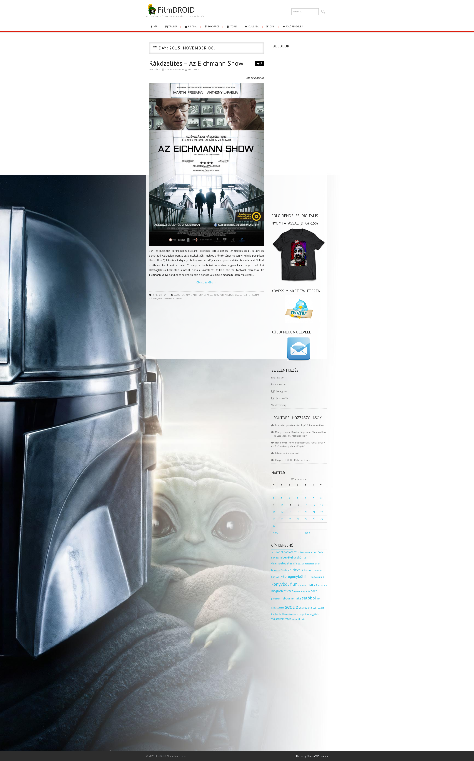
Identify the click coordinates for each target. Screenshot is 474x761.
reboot (286, 598)
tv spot (302, 614)
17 (282, 512)
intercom (307, 570)
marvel (312, 584)
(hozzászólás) (280, 398)
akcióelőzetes (289, 552)
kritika (192, 26)
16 (274, 512)
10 (282, 505)
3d (272, 552)
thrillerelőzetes (287, 614)
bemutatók (276, 557)
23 (274, 519)
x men (295, 619)
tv (297, 614)
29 (321, 519)
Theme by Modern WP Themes (312, 756)
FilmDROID (176, 9)
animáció (302, 552)
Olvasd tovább (206, 282)
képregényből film (296, 576)
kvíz (278, 577)
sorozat (305, 607)
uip (308, 614)
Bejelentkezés (278, 384)
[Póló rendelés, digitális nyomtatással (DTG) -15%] (299, 254)
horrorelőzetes (280, 570)
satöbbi (309, 598)
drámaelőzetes (282, 563)
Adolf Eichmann (183, 294)
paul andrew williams (170, 298)
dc (294, 557)
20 (306, 512)
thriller (274, 614)
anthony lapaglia (203, 294)
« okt (275, 532)
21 (314, 512)
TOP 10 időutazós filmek (297, 460)
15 (321, 505)
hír (155, 26)
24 (282, 519)
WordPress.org (278, 405)
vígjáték (314, 614)
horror (316, 563)
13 (306, 505)
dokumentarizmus (223, 294)
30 (274, 525)
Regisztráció (277, 377)
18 (290, 512)
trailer (172, 26)
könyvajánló (317, 577)
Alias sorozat (292, 453)
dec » (307, 532)
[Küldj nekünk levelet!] (299, 348)
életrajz (301, 619)
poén (314, 591)
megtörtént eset (282, 591)
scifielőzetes (277, 607)
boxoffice (213, 26)
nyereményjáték (301, 591)
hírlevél (295, 569)
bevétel (287, 557)
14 (314, 505)
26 (298, 519)
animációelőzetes (315, 552)
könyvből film (284, 584)
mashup (323, 585)
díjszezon (299, 563)
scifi (318, 598)
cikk (272, 26)
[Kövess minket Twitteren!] (299, 309)
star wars (318, 607)
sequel (292, 606)
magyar (302, 585)
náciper (153, 298)
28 (314, 519)
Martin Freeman (251, 294)
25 (290, 519)
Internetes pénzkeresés (287, 425)
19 (298, 512)
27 (306, 519)
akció (277, 552)
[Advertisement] (206, 332)
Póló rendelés (294, 26)
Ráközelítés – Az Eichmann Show (196, 63)
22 (321, 512)
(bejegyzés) (279, 391)
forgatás (309, 563)
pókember (276, 598)
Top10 (233, 26)
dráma (238, 294)
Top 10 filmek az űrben (312, 425)
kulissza (253, 26)
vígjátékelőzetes (281, 619)
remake (296, 598)
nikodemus (194, 69)
